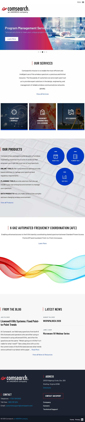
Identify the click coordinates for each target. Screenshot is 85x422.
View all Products (7, 202)
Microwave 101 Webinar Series (56, 333)
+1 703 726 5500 (15, 398)
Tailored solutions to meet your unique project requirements (30, 32)
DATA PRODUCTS (7, 193)
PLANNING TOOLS (8, 181)
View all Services (42, 94)
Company (47, 402)
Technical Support (50, 409)
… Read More (34, 350)
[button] (79, 2)
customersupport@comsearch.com (19, 406)
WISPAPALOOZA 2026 (52, 320)
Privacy (77, 419)
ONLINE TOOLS (7, 168)
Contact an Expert (53, 396)
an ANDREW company (21, 419)
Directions (47, 388)
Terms (72, 419)
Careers (46, 406)
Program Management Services (27, 28)
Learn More (42, 243)
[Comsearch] (14, 378)
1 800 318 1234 (13, 402)
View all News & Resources (42, 354)
